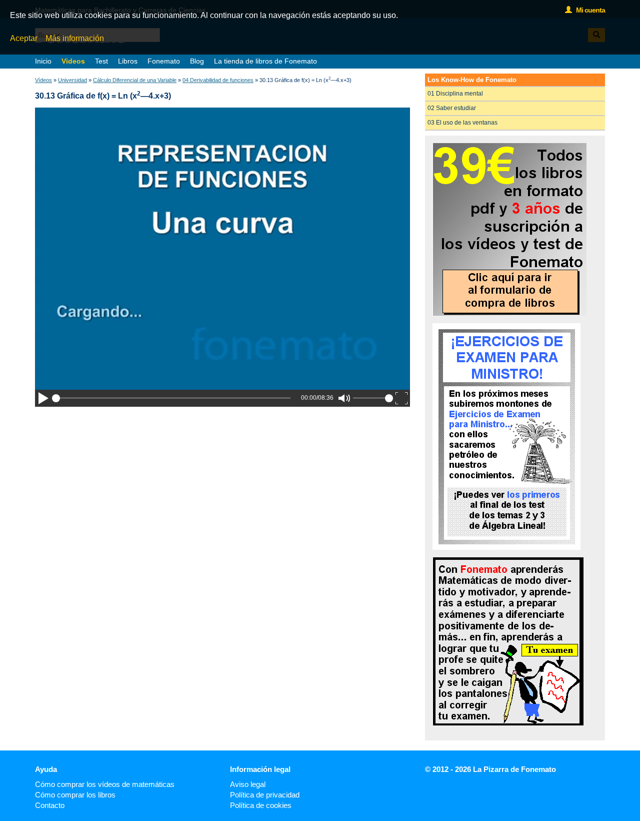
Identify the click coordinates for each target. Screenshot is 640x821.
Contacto (49, 805)
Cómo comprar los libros (75, 794)
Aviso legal (248, 784)
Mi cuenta (588, 10)
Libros (128, 61)
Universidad (72, 80)
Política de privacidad (265, 794)
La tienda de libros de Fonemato (265, 61)
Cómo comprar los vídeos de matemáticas (104, 784)
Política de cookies (261, 805)
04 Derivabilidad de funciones (218, 80)
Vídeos (43, 80)
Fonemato (164, 61)
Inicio (43, 61)
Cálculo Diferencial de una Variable (134, 80)
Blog (197, 61)
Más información (75, 38)
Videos (73, 61)
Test (101, 61)
